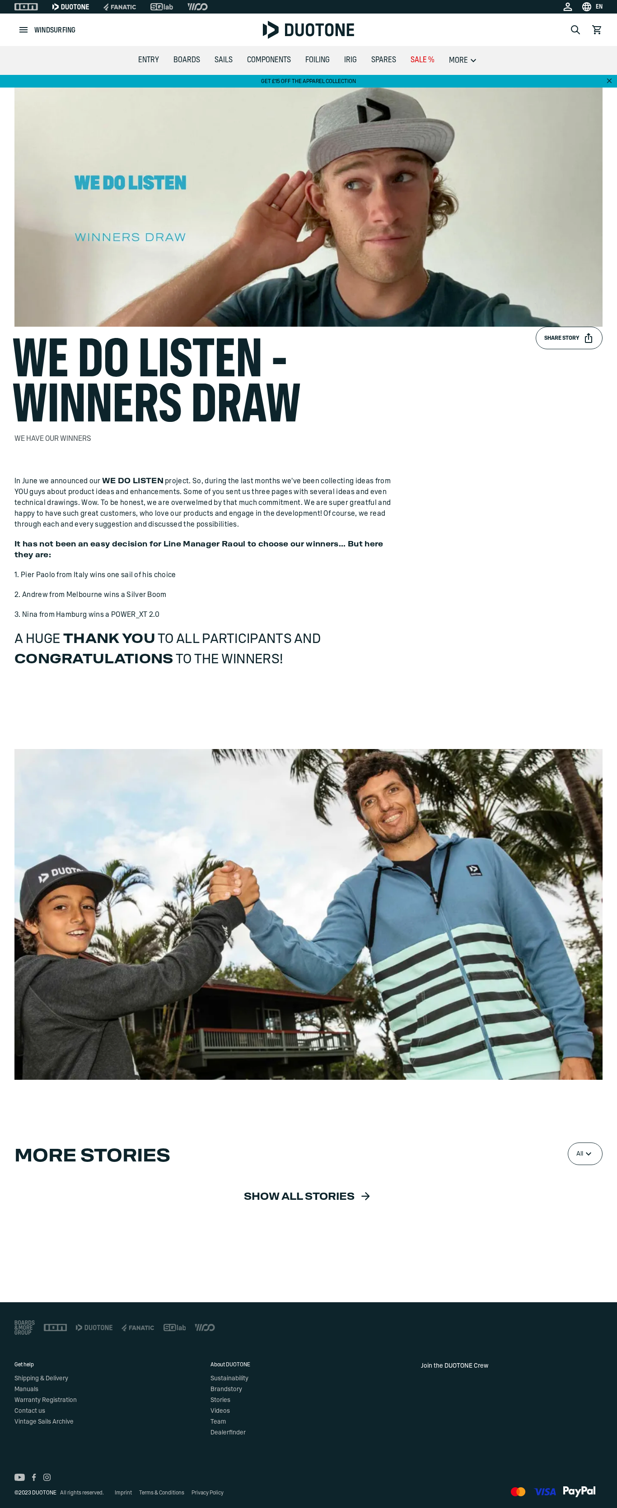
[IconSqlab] (161, 7)
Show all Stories (299, 1197)
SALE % (423, 60)
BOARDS (186, 60)
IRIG (350, 60)
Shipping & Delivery (41, 1378)
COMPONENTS (269, 60)
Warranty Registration (45, 1400)
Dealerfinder (228, 1432)
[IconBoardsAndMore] (24, 1327)
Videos (220, 1411)
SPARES (383, 60)
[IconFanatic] (119, 7)
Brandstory (226, 1389)
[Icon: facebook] (34, 1477)
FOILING (317, 60)
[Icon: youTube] (19, 1477)
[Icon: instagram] (47, 1477)
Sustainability (229, 1378)
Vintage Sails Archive (44, 1422)
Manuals (26, 1389)
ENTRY (148, 60)
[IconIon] (26, 7)
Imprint (123, 1492)
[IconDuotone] (70, 7)
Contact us (29, 1411)
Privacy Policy (208, 1492)
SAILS (224, 60)
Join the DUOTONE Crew (454, 1366)
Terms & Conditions (161, 1492)
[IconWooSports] (197, 7)
